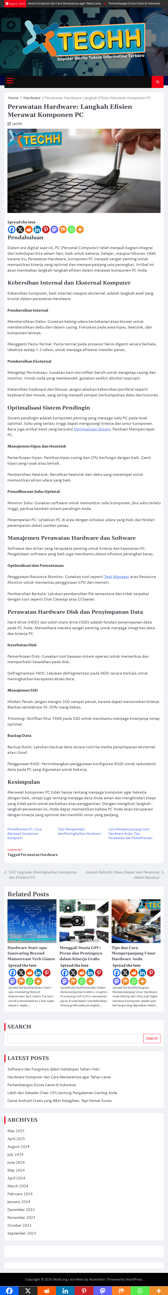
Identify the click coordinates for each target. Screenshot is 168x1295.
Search (152, 1038)
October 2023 (19, 1225)
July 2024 (15, 1154)
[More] (80, 229)
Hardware (14, 850)
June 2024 (16, 1162)
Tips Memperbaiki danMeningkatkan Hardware (79, 831)
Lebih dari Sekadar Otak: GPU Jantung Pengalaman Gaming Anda (62, 1093)
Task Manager (116, 577)
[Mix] (63, 229)
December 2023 (21, 1209)
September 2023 (21, 1233)
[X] (20, 229)
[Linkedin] (37, 229)
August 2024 (18, 1146)
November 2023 (21, 1217)
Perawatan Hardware (39, 854)
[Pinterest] (46, 229)
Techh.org (60, 1279)
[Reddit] (29, 229)
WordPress (134, 1279)
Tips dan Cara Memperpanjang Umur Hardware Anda (134, 953)
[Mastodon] (54, 229)
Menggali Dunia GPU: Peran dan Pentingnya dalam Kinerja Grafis (81, 953)
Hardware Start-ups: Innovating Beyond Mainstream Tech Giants (31, 953)
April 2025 (16, 1139)
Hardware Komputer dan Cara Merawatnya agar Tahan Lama (51, 3)
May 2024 (16, 1170)
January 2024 (18, 1202)
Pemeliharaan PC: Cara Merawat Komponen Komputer (24, 833)
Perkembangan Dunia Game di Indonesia (123, 3)
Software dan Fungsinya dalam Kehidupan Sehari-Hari (53, 1069)
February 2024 (20, 1194)
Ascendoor (97, 1279)
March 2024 (17, 1186)
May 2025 (15, 1131)
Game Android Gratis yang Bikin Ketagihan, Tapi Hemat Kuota (59, 1100)
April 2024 (16, 1178)
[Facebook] (12, 229)
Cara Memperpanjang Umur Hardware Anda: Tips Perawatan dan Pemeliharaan (130, 833)
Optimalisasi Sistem (92, 429)
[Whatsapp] (71, 229)
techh (17, 123)
